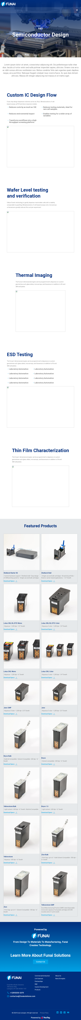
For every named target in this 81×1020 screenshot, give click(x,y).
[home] (8, 4)
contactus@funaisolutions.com (22, 996)
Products (37, 989)
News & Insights (60, 978)
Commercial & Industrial (42, 976)
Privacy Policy (44, 1013)
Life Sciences (39, 978)
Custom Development (41, 987)
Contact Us (40, 962)
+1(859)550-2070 (17, 993)
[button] (77, 10)
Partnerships (39, 981)
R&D (36, 984)
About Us (58, 976)
